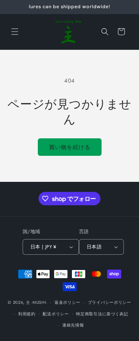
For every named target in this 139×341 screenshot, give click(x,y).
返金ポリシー (67, 302)
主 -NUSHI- (36, 302)
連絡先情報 (73, 325)
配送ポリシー (56, 314)
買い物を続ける (69, 147)
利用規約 (27, 314)
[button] (15, 31)
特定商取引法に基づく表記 (102, 314)
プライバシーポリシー (109, 302)
